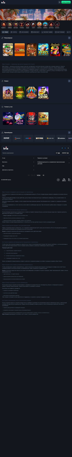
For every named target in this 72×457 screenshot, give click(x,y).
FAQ (3, 166)
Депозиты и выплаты (7, 169)
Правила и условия (42, 158)
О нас (3, 158)
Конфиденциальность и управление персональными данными (51, 162)
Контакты (4, 162)
